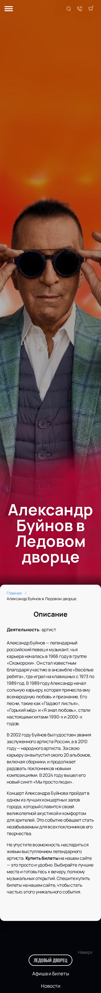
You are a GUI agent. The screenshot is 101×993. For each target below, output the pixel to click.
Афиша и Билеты (50, 973)
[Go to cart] (91, 9)
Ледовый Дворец (50, 960)
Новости (50, 986)
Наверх (85, 952)
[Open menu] (8, 9)
